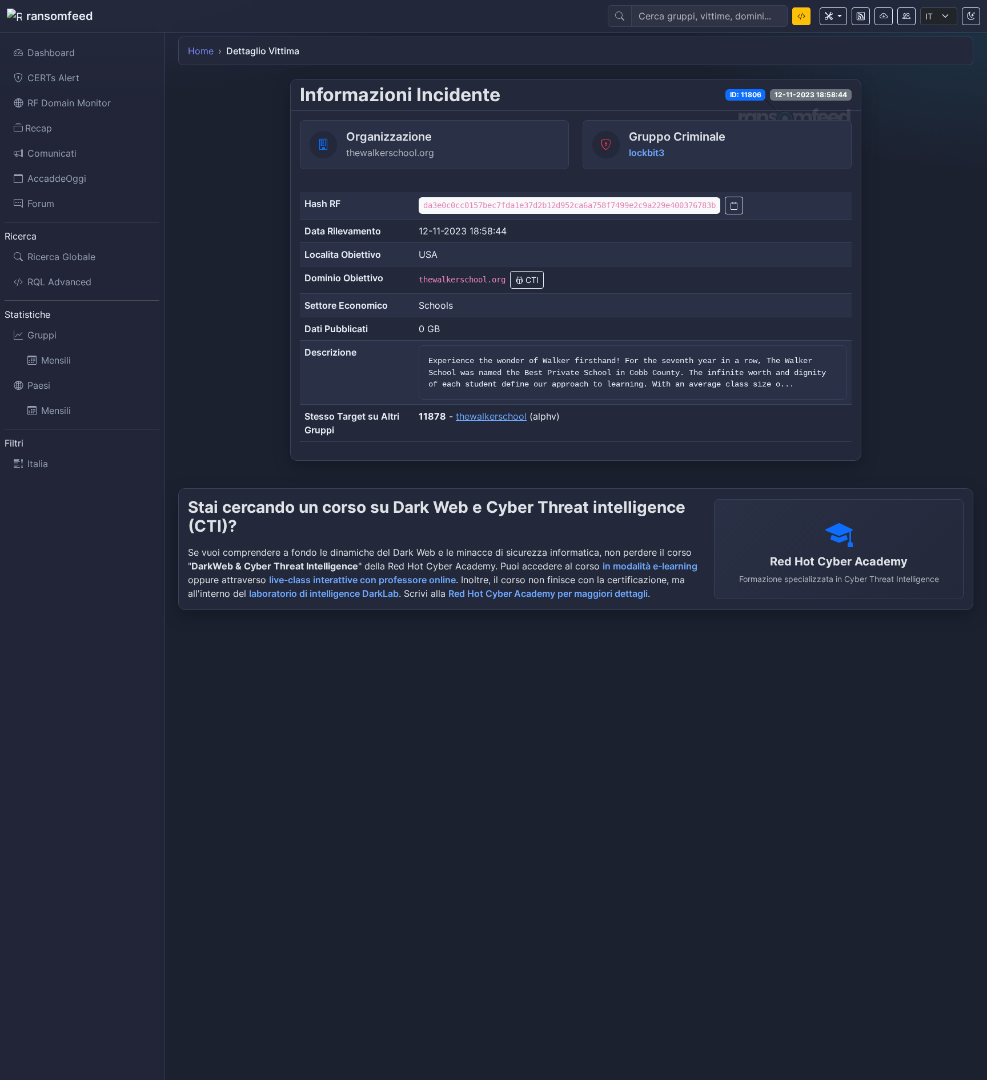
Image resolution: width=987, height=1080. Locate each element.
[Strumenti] (833, 16)
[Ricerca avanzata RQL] (801, 16)
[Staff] (906, 16)
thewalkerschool (491, 416)
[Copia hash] (734, 205)
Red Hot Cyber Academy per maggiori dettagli (548, 593)
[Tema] (971, 16)
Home (201, 51)
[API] (883, 16)
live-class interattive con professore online (362, 579)
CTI (531, 280)
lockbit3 (646, 152)
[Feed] (861, 16)
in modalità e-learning (650, 566)
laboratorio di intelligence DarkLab (324, 593)
